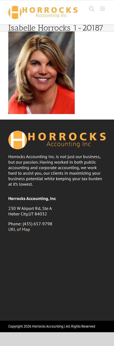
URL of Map (19, 229)
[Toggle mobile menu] (103, 9)
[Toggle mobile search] (91, 9)
